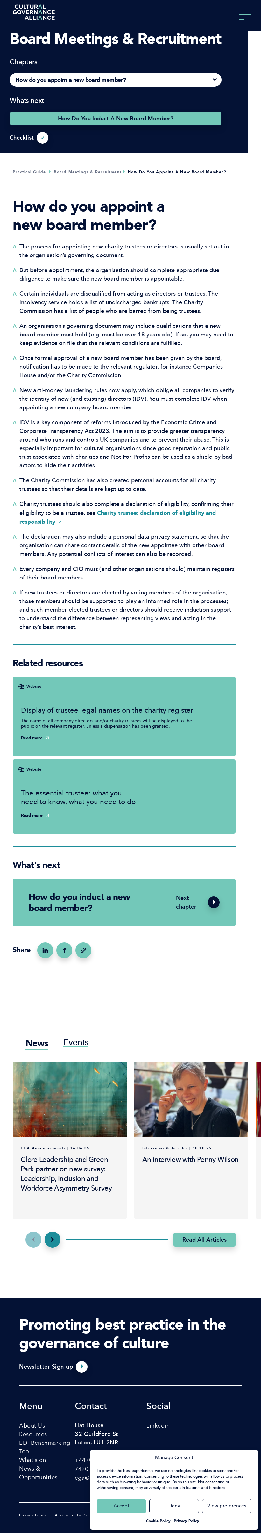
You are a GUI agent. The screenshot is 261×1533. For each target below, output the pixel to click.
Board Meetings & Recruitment (88, 172)
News (36, 1043)
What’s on (32, 1460)
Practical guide (29, 172)
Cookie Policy (158, 1521)
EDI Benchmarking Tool (44, 1447)
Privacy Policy (186, 1521)
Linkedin (158, 1425)
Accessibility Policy (75, 1515)
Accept (121, 1506)
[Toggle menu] (245, 16)
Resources (33, 1434)
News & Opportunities (38, 1473)
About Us (32, 1425)
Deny (174, 1506)
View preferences (226, 1506)
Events (75, 1043)
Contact (91, 1406)
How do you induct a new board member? (115, 118)
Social (158, 1406)
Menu (30, 1406)
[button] (52, 1240)
